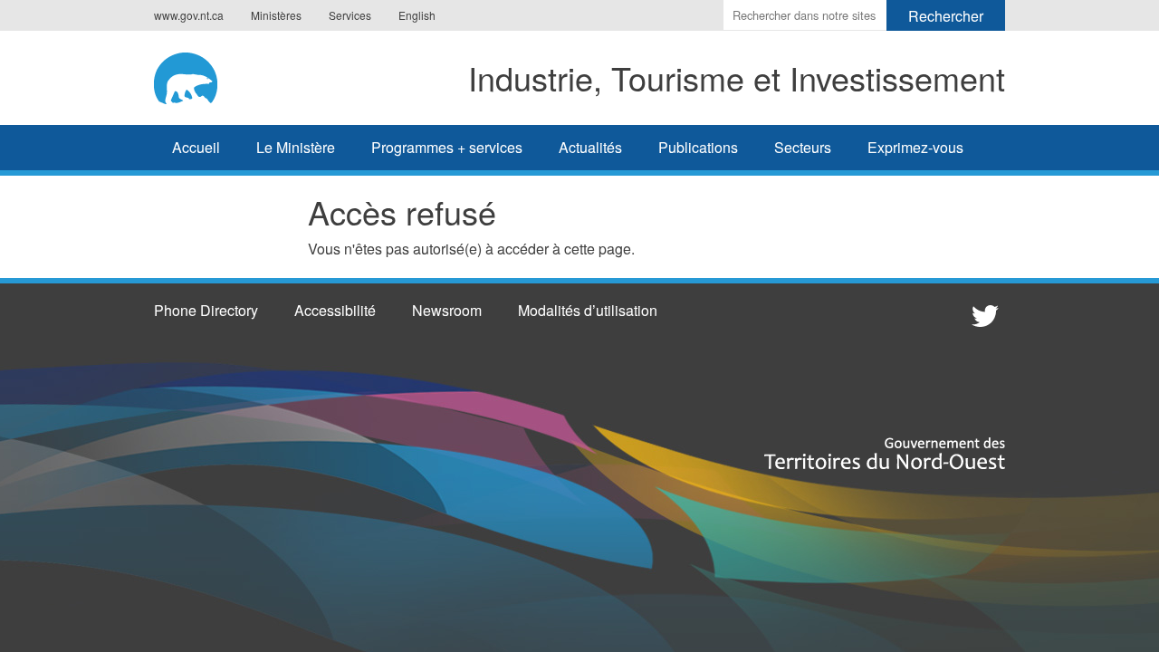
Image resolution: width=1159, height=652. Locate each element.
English (417, 15)
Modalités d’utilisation (587, 310)
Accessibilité (335, 310)
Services (350, 15)
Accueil (196, 147)
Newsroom (447, 310)
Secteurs (802, 147)
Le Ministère (295, 147)
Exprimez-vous (915, 147)
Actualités (590, 147)
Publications (698, 147)
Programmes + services (446, 147)
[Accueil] (199, 75)
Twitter (982, 315)
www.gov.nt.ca (189, 15)
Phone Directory (206, 310)
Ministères (276, 15)
